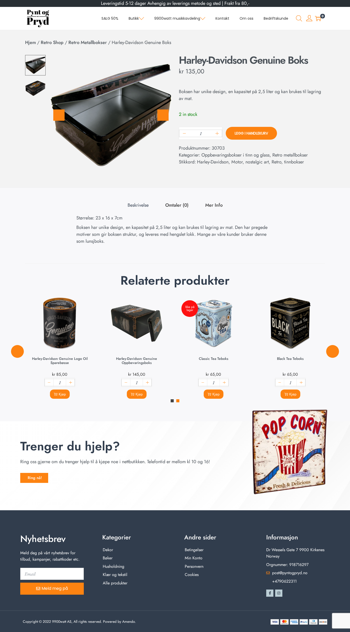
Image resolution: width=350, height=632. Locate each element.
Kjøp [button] (62, 394)
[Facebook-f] (269, 593)
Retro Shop (52, 42)
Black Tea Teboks (290, 358)
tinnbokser (294, 162)
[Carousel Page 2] (177, 400)
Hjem (30, 42)
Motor (237, 162)
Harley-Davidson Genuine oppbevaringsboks (136, 360)
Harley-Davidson (213, 162)
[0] (318, 18)
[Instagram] (278, 593)
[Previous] (59, 115)
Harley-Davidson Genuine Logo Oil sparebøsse (60, 360)
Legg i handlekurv (251, 133)
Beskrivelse (138, 205)
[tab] (138, 205)
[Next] (163, 115)
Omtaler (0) (177, 205)
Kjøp (216, 394)
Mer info (214, 205)
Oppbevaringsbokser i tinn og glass (235, 155)
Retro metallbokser (87, 42)
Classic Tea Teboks (213, 358)
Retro (276, 162)
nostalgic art (257, 162)
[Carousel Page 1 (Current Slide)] (172, 400)
